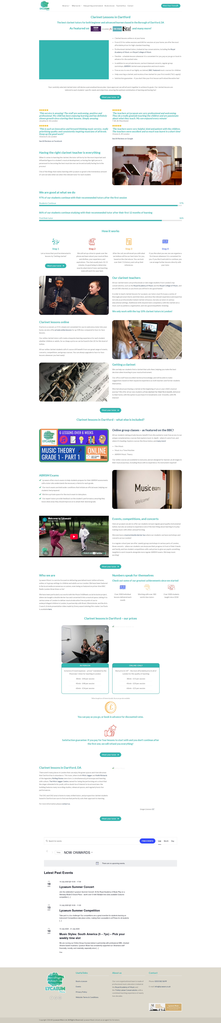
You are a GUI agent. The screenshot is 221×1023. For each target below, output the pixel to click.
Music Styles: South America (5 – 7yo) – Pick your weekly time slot (92, 936)
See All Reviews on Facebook (50, 141)
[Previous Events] (47, 851)
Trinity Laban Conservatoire (126, 990)
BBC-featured (154, 70)
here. (50, 609)
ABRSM (127, 66)
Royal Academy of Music (143, 285)
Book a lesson (109, 6)
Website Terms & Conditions (87, 997)
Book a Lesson (81, 981)
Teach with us (121, 6)
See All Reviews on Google (122, 138)
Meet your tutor (169, 6)
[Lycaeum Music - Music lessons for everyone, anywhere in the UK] (49, 6)
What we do (76, 6)
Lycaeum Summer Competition (79, 910)
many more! (161, 441)
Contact (130, 6)
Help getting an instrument (93, 6)
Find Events (147, 841)
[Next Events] (52, 852)
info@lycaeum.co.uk (163, 986)
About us (65, 6)
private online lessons (63, 330)
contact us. (66, 804)
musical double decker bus (135, 535)
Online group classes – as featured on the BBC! (143, 430)
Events (78, 986)
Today (58, 852)
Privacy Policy (81, 992)
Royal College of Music (142, 52)
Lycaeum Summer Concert (76, 887)
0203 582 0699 (161, 981)
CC (153, 809)
